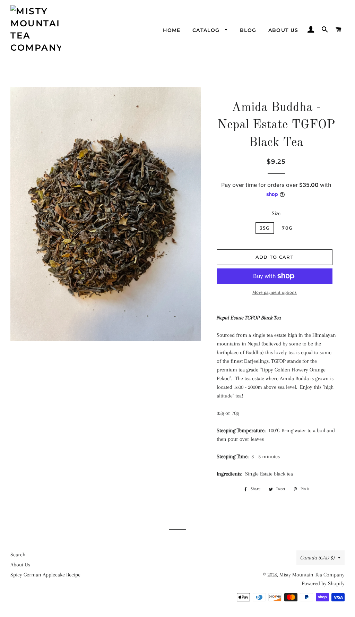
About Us (283, 30)
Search (17, 554)
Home (172, 30)
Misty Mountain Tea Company (312, 575)
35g (265, 228)
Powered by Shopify (323, 583)
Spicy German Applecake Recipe (45, 575)
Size (276, 213)
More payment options (274, 292)
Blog (248, 30)
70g (287, 228)
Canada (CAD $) (317, 558)
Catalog (207, 30)
